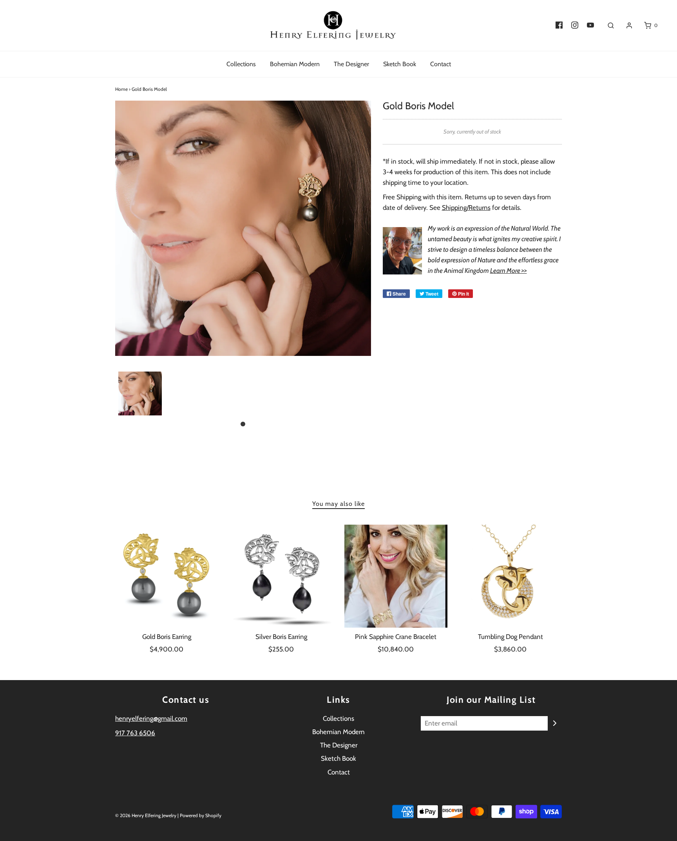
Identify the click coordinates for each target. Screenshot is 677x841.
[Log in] (625, 25)
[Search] (606, 25)
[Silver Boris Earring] (281, 576)
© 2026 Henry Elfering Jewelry (145, 815)
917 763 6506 (135, 733)
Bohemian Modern (295, 64)
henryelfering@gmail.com (151, 718)
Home (121, 89)
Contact (440, 64)
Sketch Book (399, 64)
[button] (140, 393)
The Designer (351, 64)
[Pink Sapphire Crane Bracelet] (395, 576)
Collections (241, 64)
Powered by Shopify (200, 815)
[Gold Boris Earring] (166, 576)
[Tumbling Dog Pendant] (510, 576)
